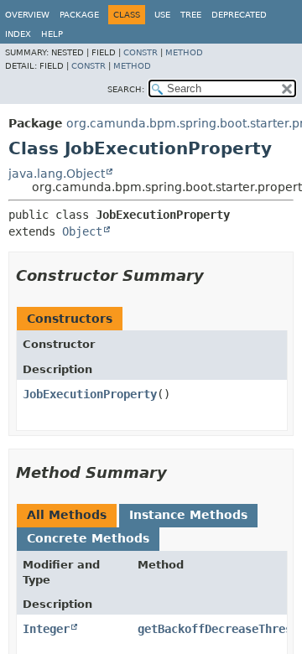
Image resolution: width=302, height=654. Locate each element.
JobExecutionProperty (90, 394)
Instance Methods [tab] (188, 515)
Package (79, 14)
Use (162, 14)
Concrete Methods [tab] (88, 538)
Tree (190, 14)
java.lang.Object (56, 173)
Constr (140, 52)
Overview (27, 14)
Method (184, 52)
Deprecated (239, 14)
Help (52, 34)
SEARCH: (125, 89)
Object (82, 231)
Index (18, 34)
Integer (46, 629)
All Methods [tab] (67, 515)
